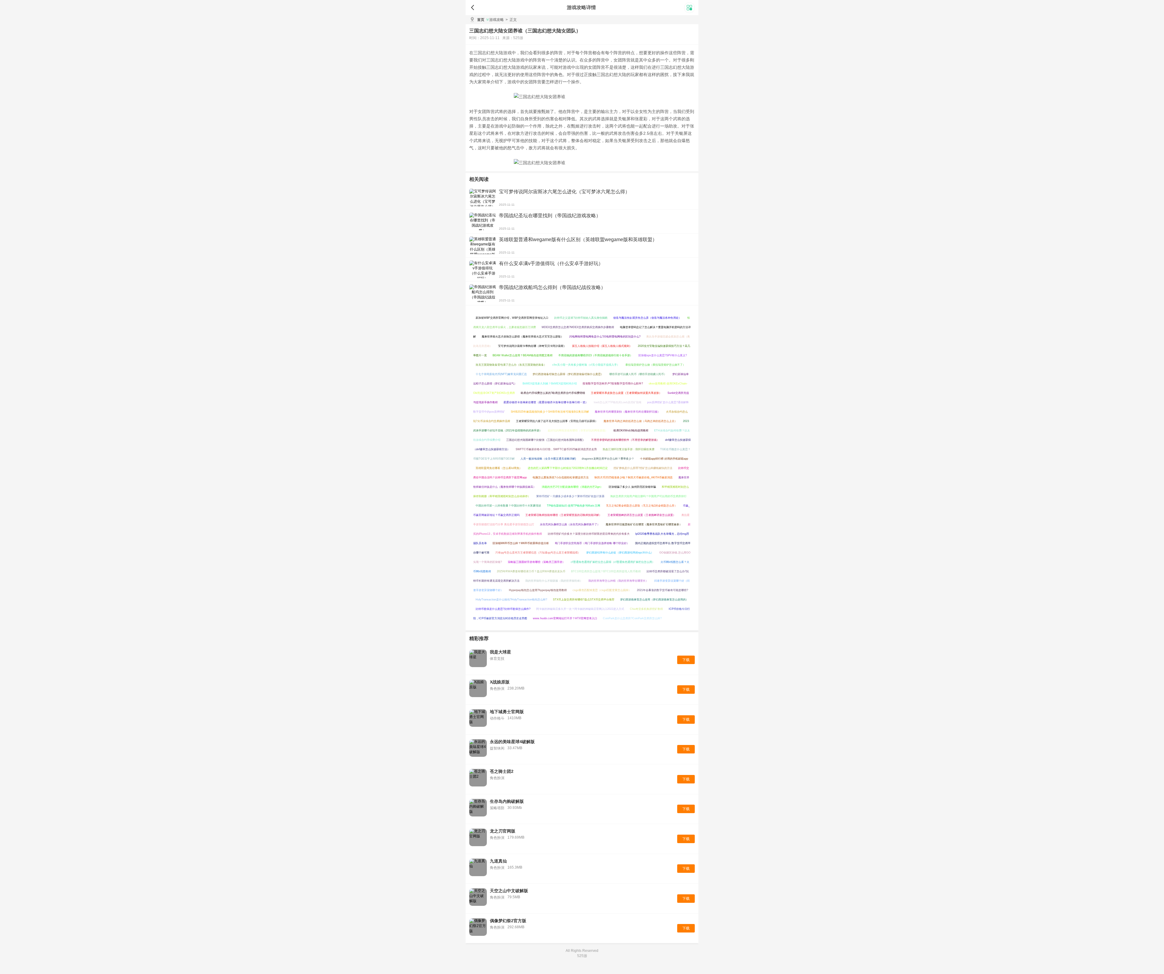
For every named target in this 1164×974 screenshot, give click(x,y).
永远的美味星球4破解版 (512, 741)
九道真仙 (498, 861)
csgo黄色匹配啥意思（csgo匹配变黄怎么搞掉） (602, 590)
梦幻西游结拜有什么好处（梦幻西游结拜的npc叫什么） (620, 552)
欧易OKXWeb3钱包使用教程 (631, 430)
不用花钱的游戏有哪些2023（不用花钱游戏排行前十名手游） (595, 355)
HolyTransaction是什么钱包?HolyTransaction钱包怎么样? (511, 599)
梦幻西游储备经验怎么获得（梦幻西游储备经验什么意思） (568, 374)
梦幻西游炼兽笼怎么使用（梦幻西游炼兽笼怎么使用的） (654, 599)
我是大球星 (500, 652)
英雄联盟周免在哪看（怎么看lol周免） (499, 468)
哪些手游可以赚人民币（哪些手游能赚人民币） (638, 374)
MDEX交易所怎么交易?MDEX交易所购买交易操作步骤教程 (578, 327)
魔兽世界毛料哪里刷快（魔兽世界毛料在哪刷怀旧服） (627, 411)
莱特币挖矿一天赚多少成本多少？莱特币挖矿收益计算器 (570, 496)
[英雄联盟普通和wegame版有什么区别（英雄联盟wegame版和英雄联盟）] (482, 245)
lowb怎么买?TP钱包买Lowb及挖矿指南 (617, 402)
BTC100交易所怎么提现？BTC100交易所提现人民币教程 (606, 571)
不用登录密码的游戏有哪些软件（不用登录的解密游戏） (625, 439)
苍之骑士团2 (501, 771)
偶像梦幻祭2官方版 (508, 920)
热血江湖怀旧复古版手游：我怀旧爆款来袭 (628, 449)
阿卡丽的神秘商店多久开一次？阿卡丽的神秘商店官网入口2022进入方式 (580, 608)
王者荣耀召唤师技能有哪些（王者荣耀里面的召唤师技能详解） (563, 515)
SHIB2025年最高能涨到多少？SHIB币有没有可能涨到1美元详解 (550, 411)
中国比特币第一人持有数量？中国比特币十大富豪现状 (508, 505)
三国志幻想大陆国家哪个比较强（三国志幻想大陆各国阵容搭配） (545, 439)
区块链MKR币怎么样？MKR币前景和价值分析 (521, 543)
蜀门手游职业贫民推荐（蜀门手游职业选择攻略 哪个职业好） (592, 543)
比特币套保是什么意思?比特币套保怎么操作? (503, 608)
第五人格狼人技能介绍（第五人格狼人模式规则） (602, 345)
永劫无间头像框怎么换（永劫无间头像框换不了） (570, 524)
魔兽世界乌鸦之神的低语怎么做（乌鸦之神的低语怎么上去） (640, 421)
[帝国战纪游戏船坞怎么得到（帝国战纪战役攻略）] (482, 293)
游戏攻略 (496, 20)
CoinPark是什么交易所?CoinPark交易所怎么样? (632, 618)
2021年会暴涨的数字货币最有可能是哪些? (662, 590)
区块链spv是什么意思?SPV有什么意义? (662, 355)
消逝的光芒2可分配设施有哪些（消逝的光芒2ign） (572, 486)
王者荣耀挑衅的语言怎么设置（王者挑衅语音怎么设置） (641, 515)
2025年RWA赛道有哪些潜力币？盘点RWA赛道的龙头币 (531, 571)
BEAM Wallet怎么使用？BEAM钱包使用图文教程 (523, 355)
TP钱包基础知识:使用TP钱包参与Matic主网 (573, 505)
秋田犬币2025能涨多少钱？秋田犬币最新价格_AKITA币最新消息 (633, 477)
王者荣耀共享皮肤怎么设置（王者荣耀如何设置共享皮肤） (626, 392)
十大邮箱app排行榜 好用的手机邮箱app (664, 458)
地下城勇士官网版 (507, 711)
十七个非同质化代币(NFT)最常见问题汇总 (501, 374)
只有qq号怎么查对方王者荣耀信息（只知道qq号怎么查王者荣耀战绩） (537, 552)
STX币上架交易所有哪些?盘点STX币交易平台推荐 (583, 599)
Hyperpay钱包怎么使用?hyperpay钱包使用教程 (538, 590)
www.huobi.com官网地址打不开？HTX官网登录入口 (565, 618)
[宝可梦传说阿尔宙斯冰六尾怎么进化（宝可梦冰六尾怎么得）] (482, 197)
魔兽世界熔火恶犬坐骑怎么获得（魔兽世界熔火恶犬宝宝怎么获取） (523, 336)
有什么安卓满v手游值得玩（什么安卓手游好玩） (551, 263)
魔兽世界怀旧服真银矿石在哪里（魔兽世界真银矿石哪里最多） (644, 524)
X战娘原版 (500, 682)
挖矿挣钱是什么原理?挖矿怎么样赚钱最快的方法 (643, 468)
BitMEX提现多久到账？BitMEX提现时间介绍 (550, 383)
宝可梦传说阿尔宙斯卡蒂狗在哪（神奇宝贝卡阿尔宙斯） (532, 345)
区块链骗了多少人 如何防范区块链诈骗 (632, 486)
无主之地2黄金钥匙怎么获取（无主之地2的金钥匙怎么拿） (641, 505)
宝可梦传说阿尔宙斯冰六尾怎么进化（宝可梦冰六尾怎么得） (564, 191)
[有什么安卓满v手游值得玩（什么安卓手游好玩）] (482, 269)
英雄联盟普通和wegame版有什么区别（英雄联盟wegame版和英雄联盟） (578, 239)
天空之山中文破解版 (509, 890)
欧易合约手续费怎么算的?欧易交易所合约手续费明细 (553, 392)
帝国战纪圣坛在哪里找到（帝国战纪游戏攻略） (550, 215)
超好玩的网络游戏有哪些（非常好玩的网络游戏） (578, 430)
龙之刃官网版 (502, 831)
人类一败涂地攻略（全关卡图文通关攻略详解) (548, 458)
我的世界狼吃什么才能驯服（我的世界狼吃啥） (554, 580)
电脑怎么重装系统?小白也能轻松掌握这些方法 (561, 477)
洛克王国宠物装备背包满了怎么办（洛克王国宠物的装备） (511, 364)
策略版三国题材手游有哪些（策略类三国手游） (536, 561)
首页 (480, 20)
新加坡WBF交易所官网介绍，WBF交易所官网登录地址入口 (512, 317)
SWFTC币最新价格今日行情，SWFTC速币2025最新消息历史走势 (556, 449)
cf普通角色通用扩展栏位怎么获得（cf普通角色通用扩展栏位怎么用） (613, 561)
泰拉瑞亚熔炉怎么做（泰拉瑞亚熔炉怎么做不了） (655, 364)
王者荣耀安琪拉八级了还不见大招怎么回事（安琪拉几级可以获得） (557, 421)
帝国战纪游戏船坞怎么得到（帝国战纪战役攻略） (552, 287)
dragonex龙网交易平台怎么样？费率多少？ (608, 458)
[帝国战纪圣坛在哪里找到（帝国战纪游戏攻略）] (482, 221)
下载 (686, 660)
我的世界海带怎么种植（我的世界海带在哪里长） (618, 580)
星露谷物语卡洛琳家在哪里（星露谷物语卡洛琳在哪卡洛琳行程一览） (545, 402)
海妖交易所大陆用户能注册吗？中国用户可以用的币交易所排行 (648, 496)
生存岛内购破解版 (507, 801)
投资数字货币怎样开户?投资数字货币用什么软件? (613, 383)
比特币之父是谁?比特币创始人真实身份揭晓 (580, 317)
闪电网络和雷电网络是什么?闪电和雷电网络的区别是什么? (605, 336)
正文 (511, 20)
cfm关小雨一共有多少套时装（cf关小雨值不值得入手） (586, 364)
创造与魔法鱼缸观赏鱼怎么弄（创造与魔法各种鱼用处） (647, 317)
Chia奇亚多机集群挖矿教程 (646, 608)
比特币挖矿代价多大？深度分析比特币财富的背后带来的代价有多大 (589, 533)
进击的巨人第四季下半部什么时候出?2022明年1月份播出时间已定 (568, 468)
